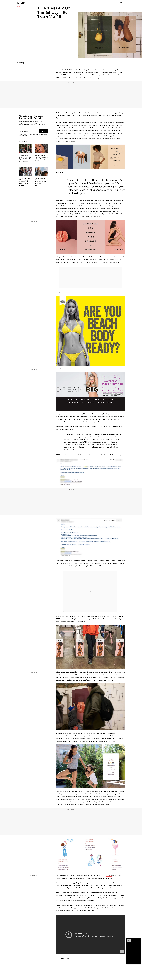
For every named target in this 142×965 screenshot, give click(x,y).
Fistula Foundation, (112, 875)
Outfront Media (82, 113)
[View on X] (90, 277)
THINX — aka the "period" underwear (75, 75)
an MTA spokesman (118, 561)
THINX (63, 959)
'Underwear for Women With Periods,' (90, 122)
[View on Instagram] (90, 591)
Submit (43, 131)
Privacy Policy (24, 135)
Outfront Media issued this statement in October (79, 426)
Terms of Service (43, 134)
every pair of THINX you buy (96, 895)
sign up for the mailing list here (92, 802)
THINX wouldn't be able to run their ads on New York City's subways (78, 78)
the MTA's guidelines (104, 211)
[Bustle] (21, 3)
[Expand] (128, 939)
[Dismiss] (139, 939)
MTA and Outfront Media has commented (75, 201)
